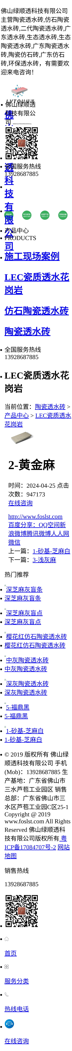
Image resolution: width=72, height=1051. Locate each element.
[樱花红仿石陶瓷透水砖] (35, 636)
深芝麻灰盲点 (22, 621)
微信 (14, 542)
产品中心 (16, 415)
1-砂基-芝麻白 (51, 551)
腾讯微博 (39, 533)
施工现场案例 (32, 256)
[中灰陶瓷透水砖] (26, 660)
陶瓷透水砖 (27, 332)
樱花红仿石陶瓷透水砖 (34, 645)
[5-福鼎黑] (16, 707)
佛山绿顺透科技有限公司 (9, 180)
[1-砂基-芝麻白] (24, 731)
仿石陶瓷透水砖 (36, 311)
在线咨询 (20, 503)
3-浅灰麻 (44, 560)
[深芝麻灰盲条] (23, 589)
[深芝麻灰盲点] (23, 613)
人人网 (60, 533)
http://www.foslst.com (35, 516)
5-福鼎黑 (16, 716)
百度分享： (23, 525)
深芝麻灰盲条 (22, 598)
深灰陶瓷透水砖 (25, 692)
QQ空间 (49, 525)
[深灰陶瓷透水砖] (26, 683)
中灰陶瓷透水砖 (25, 669)
